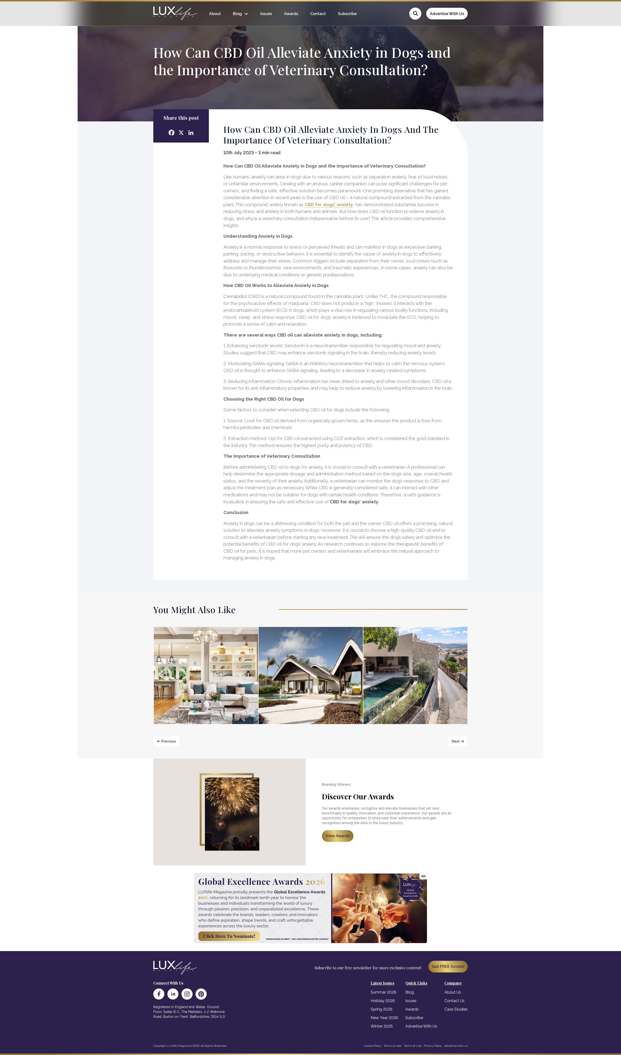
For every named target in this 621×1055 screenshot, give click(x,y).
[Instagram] (187, 994)
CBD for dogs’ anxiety (329, 204)
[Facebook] (158, 994)
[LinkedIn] (173, 994)
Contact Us (454, 1000)
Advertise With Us (447, 13)
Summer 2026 (383, 992)
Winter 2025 (382, 1026)
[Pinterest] (201, 994)
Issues (266, 13)
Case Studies (456, 1009)
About (215, 13)
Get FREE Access (448, 966)
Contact (318, 13)
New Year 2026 (384, 1017)
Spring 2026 (381, 1009)
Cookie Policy (372, 1045)
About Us (452, 992)
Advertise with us (456, 1045)
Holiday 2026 (383, 1000)
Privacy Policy (433, 1045)
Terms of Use (413, 1045)
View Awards (338, 836)
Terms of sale (392, 1045)
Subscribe (347, 13)
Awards (291, 13)
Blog (237, 13)
